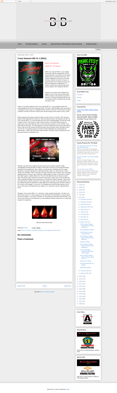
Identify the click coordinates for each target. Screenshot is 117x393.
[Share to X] (36, 228)
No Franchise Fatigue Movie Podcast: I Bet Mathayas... (86, 246)
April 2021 (84, 219)
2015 (80, 289)
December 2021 (85, 199)
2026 (80, 184)
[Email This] (33, 228)
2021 (80, 197)
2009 (80, 303)
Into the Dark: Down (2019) (85, 169)
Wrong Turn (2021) (85, 261)
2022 (80, 194)
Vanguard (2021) (85, 242)
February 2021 (85, 270)
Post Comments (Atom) (48, 291)
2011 (80, 299)
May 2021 (84, 217)
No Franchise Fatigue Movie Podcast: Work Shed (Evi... (87, 225)
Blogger (68, 389)
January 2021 (85, 273)
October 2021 (85, 204)
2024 (80, 190)
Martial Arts (41, 230)
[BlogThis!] (34, 228)
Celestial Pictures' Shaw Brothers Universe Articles (66, 44)
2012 (80, 296)
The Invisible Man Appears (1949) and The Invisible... (86, 251)
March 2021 (84, 222)
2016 (80, 286)
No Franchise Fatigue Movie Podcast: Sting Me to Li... (87, 257)
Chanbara (34, 230)
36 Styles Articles (91, 44)
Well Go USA (56, 230)
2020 (80, 276)
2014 (80, 291)
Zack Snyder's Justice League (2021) (86, 232)
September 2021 (86, 207)
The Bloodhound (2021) (87, 229)
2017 (80, 284)
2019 (80, 279)
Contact (44, 44)
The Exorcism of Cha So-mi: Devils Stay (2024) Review (87, 146)
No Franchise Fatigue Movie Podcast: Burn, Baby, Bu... (87, 237)
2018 (80, 281)
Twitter (79, 100)
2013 (80, 293)
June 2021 (84, 214)
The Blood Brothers (32, 44)
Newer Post (21, 286)
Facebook (80, 94)
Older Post (67, 286)
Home (20, 44)
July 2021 (83, 212)
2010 (80, 301)
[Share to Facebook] (38, 228)
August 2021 (84, 209)
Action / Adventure (26, 230)
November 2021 (85, 202)
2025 (80, 187)
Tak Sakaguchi (49, 230)
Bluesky (79, 97)
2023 (80, 192)
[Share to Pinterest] (39, 228)
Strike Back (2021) (85, 267)
